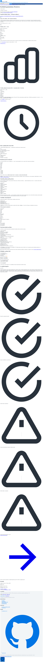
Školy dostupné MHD (5, 602)
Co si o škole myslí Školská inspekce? (7, 12)
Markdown (6, 589)
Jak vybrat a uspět (4, 603)
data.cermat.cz (4, 607)
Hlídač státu (2, 3)
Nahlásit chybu (2, 661)
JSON (9, 589)
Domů (1, 4)
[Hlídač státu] (3, 656)
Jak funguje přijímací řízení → (38, 249)
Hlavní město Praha (6, 4)
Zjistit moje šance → (3, 43)
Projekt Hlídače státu (8, 656)
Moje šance (1, 2)
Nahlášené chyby (25, 2)
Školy (3, 4)
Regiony (16, 2)
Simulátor (4, 2)
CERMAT (3, 99)
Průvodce (18, 2)
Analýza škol (7, 2)
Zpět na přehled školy (14, 11)
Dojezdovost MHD (12, 2)
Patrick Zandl (4, 594)
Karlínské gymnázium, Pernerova (13, 4)
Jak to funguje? (21, 2)
